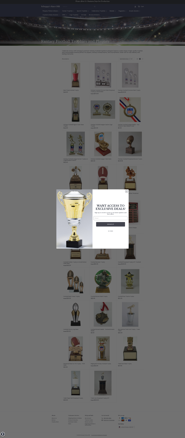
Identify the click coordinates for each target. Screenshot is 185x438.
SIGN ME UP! (110, 224)
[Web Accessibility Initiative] (2, 434)
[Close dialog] (126, 191)
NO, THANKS (110, 231)
